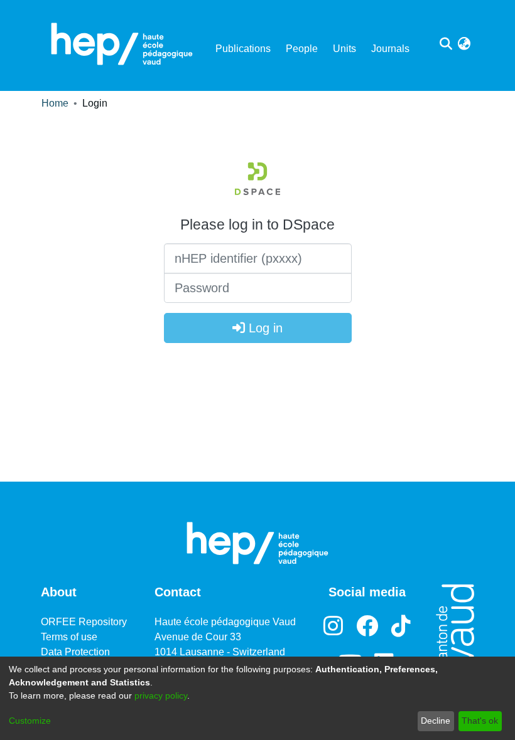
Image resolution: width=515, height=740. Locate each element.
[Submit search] (445, 43)
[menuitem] (464, 43)
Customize (30, 721)
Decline (435, 721)
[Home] (122, 44)
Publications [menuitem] (243, 48)
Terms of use (69, 637)
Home (54, 103)
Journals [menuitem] (390, 48)
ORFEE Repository (84, 621)
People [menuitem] (302, 48)
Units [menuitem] (344, 48)
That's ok (480, 721)
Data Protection (75, 652)
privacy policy (160, 695)
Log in (264, 328)
